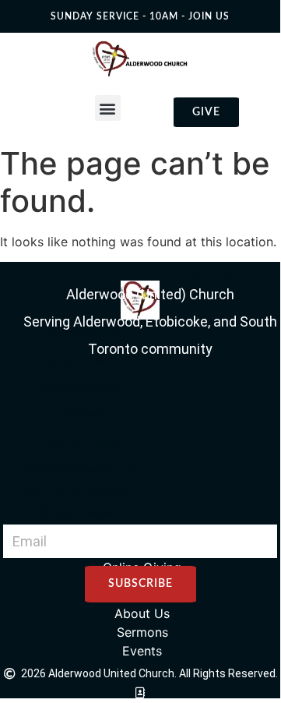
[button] (108, 108)
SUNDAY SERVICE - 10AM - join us (140, 16)
